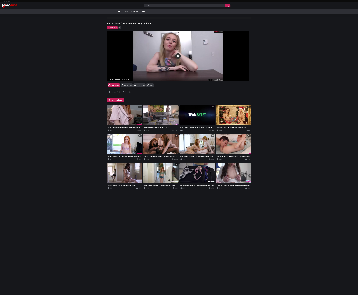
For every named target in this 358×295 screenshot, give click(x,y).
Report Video (128, 85)
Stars (143, 11)
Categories (134, 11)
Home (119, 11)
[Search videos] (227, 5)
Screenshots (141, 85)
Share (151, 85)
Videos (126, 11)
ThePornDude (6, 1)
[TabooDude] (218, 32)
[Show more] (119, 27)
